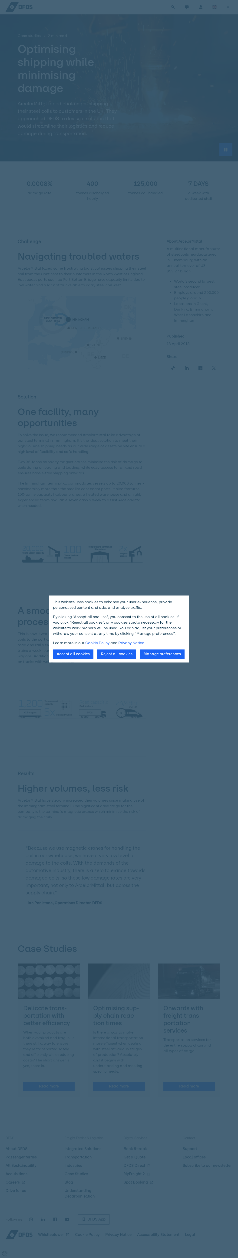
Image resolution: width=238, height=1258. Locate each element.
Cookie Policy (97, 643)
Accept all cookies (73, 654)
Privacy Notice (131, 643)
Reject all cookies (116, 654)
